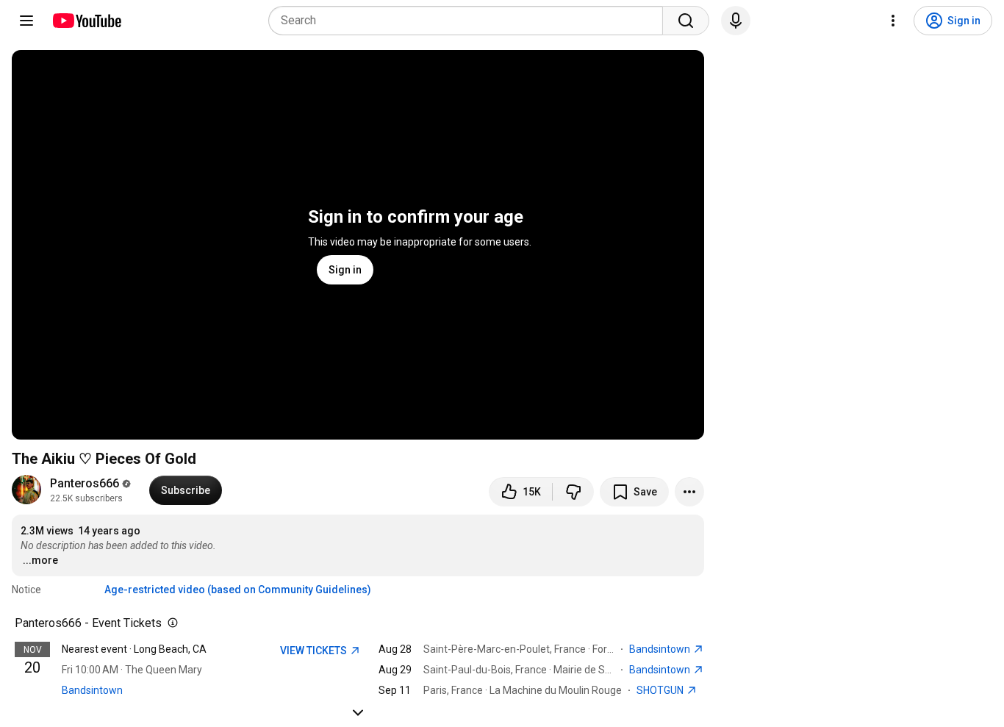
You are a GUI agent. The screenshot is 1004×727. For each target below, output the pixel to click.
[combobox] (470, 20)
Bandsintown (92, 690)
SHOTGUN (661, 690)
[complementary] (170, 623)
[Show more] (358, 712)
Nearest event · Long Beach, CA (134, 649)
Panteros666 (84, 483)
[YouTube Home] (86, 20)
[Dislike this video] (573, 491)
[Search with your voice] (735, 20)
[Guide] (26, 20)
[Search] (685, 20)
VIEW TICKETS (314, 650)
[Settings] (893, 20)
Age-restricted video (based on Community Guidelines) (237, 589)
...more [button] (40, 560)
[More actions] (689, 491)
